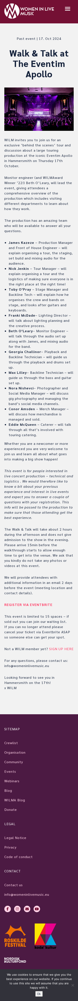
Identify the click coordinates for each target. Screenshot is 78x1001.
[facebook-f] (7, 909)
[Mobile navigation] (67, 9)
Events (10, 771)
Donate (10, 809)
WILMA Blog (14, 800)
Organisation (15, 752)
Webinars (12, 781)
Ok (39, 994)
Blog (8, 790)
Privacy (10, 847)
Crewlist (11, 742)
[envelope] (27, 909)
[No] (72, 985)
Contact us (13, 885)
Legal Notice (15, 837)
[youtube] (37, 909)
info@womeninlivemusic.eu (26, 894)
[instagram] (17, 909)
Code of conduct (18, 856)
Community (13, 762)
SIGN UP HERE (61, 648)
